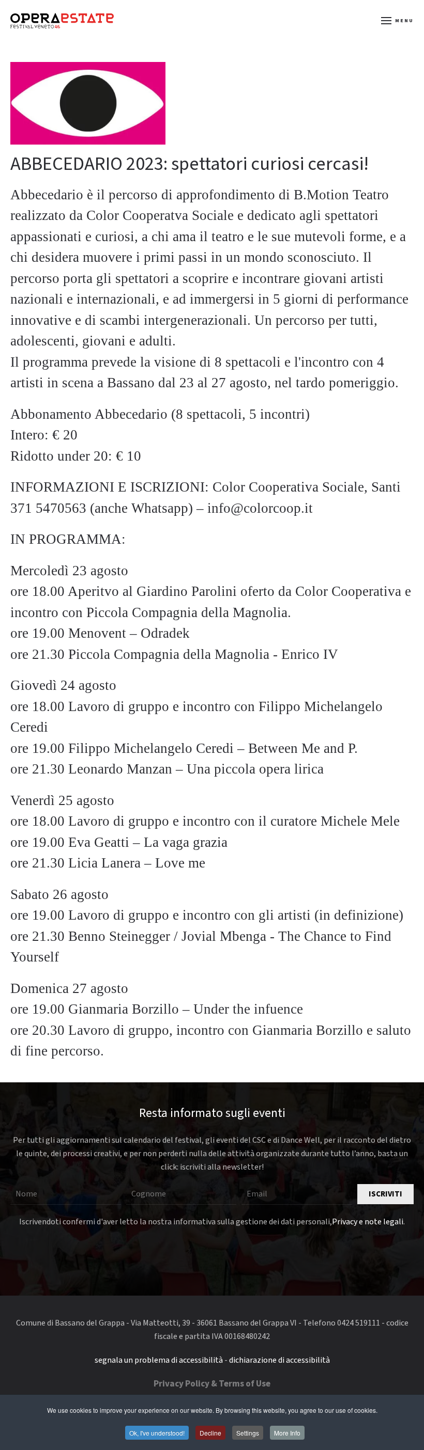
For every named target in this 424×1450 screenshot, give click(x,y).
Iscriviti (385, 1194)
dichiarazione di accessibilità (279, 1360)
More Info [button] (287, 1432)
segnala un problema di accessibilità (159, 1360)
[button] (397, 20)
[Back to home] (62, 20)
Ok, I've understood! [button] (157, 1432)
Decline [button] (210, 1432)
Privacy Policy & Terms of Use (212, 1384)
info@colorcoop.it (260, 508)
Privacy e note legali (367, 1221)
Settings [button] (247, 1432)
